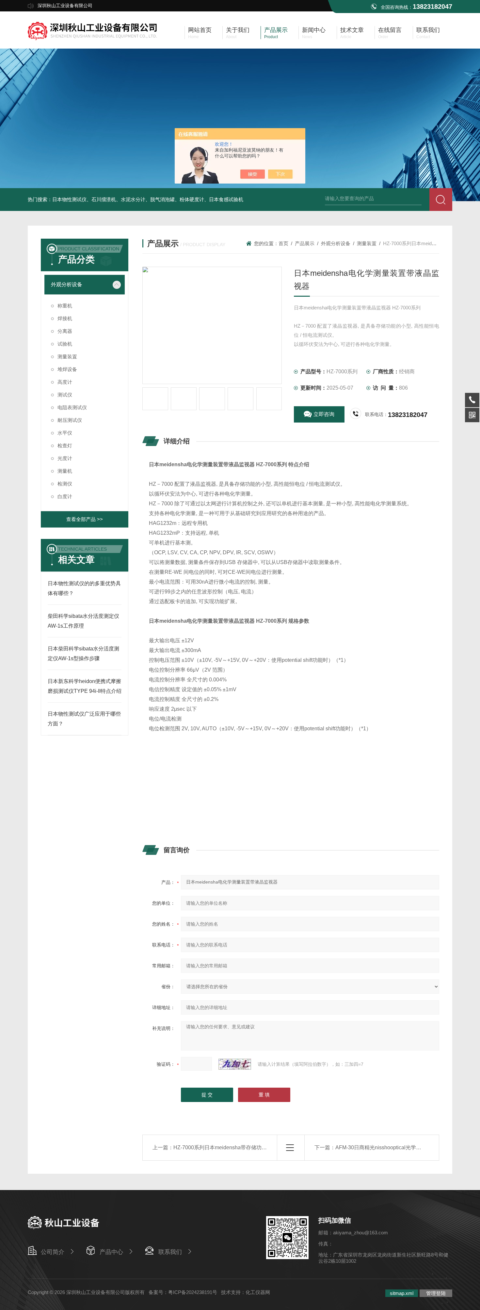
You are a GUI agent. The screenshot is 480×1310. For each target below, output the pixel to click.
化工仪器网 (258, 1292)
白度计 (64, 496)
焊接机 (64, 318)
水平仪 (64, 433)
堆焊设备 (67, 369)
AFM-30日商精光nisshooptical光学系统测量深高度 (394, 1147)
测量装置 (67, 356)
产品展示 (304, 243)
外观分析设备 (66, 284)
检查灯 (64, 445)
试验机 (64, 344)
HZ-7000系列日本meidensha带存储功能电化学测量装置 (238, 1147)
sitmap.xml (401, 1293)
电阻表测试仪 (72, 407)
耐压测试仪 (69, 420)
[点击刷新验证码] (234, 1064)
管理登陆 (436, 1293)
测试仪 (64, 394)
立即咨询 (323, 414)
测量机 (64, 471)
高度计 (64, 382)
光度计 (64, 458)
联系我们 (170, 1252)
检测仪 (64, 483)
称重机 (64, 305)
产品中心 (111, 1252)
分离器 (64, 331)
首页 (283, 243)
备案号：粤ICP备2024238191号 (183, 1292)
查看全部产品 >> (84, 519)
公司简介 (52, 1252)
